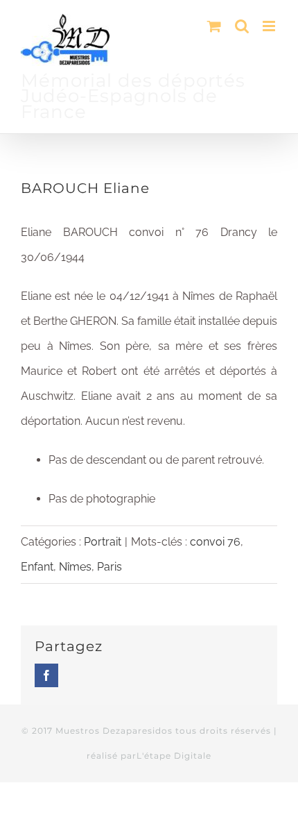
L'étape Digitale (174, 755)
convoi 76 (215, 541)
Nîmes (75, 566)
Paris (109, 566)
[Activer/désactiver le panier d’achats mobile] (214, 26)
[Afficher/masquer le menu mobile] (270, 26)
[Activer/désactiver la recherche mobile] (242, 26)
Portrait (102, 541)
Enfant (37, 566)
